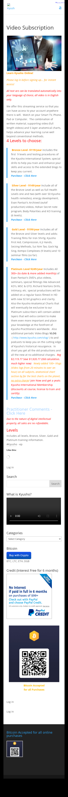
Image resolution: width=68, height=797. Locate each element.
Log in (10, 467)
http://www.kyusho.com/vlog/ (31, 337)
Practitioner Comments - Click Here (29, 411)
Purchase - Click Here (24, 175)
